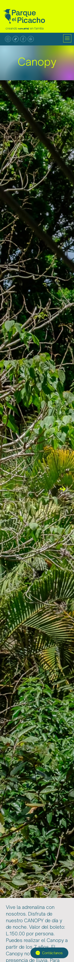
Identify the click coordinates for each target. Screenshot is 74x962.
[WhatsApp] (31, 39)
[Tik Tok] (16, 39)
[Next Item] (63, 489)
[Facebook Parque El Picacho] (23, 39)
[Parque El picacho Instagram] (8, 39)
